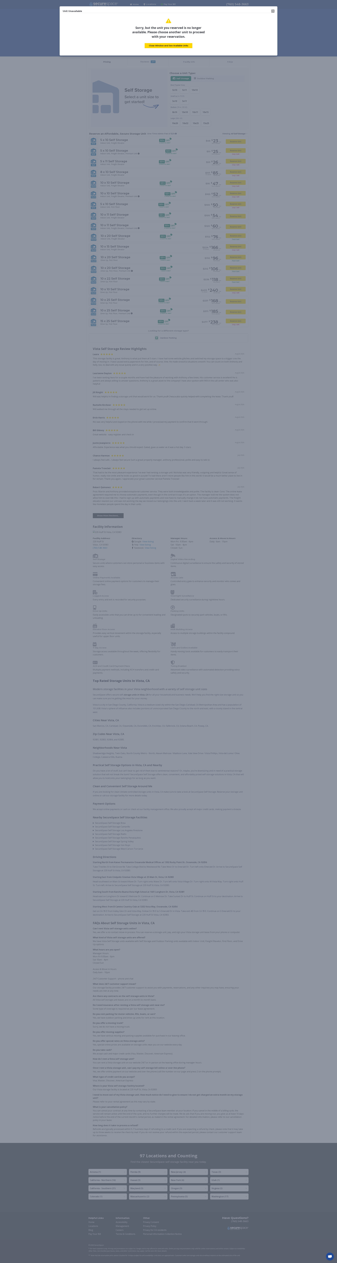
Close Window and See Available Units (168, 45)
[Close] (273, 11)
